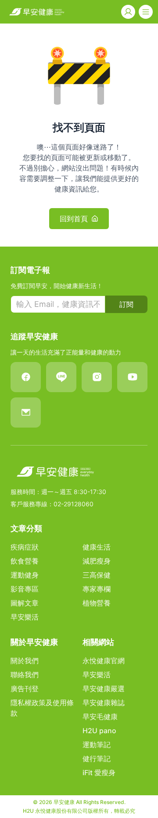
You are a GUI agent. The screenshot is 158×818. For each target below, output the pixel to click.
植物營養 (97, 603)
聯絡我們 (25, 674)
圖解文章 (25, 603)
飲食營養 (25, 561)
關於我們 (25, 660)
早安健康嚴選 (104, 688)
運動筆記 (97, 744)
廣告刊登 (25, 688)
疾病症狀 (25, 547)
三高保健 (97, 575)
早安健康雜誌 (104, 702)
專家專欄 (97, 589)
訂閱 (126, 304)
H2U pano (99, 730)
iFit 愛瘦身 (99, 772)
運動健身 (25, 575)
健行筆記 (97, 758)
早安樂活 (25, 617)
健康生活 (97, 547)
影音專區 (25, 589)
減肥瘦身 (97, 561)
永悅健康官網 (104, 660)
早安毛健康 (100, 716)
